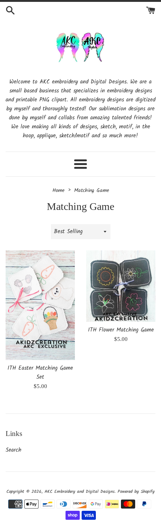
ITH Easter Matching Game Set (40, 373)
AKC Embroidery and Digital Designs (80, 491)
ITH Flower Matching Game (121, 330)
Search (13, 450)
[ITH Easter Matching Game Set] (40, 305)
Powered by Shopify (136, 491)
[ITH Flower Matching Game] (120, 286)
